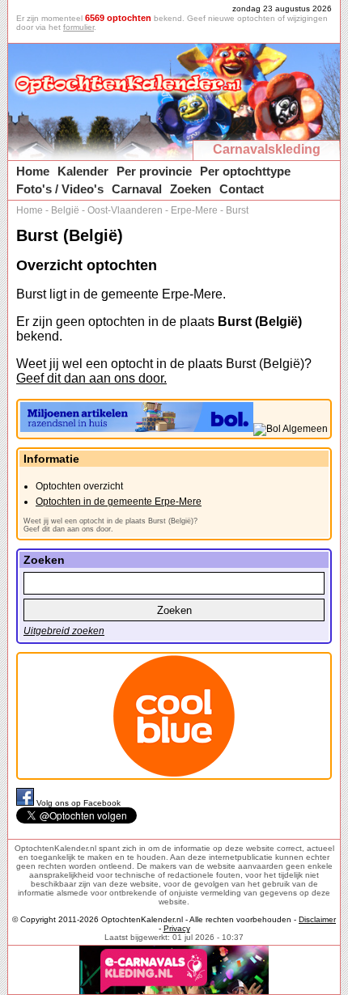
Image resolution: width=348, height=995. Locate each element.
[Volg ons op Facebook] (26, 802)
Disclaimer (317, 919)
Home (32, 171)
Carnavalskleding (266, 149)
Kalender (82, 171)
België (65, 210)
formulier (78, 27)
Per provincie (154, 171)
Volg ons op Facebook (78, 802)
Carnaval (137, 189)
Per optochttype (245, 171)
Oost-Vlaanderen (125, 210)
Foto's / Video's (60, 189)
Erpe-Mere (194, 210)
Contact (241, 189)
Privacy (176, 928)
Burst (237, 210)
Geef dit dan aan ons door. (91, 378)
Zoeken (190, 189)
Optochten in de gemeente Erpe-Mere (119, 501)
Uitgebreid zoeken (63, 631)
